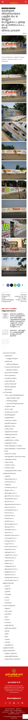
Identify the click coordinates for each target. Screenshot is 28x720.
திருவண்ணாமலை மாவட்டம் (13, 504)
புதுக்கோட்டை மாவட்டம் (11, 555)
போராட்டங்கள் (9, 409)
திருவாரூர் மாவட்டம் (10, 549)
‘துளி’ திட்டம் (19, 709)
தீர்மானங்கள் (8, 389)
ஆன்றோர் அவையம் (10, 423)
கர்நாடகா (7, 586)
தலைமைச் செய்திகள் (9, 353)
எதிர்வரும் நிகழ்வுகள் (12, 364)
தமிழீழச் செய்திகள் (8, 648)
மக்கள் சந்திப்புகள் (10, 381)
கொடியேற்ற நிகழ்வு (12, 401)
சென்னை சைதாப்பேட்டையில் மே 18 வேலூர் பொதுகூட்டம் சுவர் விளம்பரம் (20, 298)
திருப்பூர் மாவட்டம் (10, 527)
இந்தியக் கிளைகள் (8, 583)
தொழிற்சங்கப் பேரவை (11, 432)
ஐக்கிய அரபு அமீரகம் (10, 628)
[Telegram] (18, 285)
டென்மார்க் (8, 622)
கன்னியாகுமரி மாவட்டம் (11, 580)
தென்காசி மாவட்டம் (10, 575)
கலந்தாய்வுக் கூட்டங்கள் (11, 412)
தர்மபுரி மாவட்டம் (9, 501)
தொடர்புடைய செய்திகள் (9, 308)
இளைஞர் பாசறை (10, 426)
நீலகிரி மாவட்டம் (9, 521)
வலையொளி (5, 712)
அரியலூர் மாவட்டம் (10, 541)
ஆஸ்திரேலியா (9, 645)
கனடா (6, 617)
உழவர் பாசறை (9, 462)
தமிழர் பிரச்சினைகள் (9, 651)
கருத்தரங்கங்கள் (9, 418)
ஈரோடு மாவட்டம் (9, 518)
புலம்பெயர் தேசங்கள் (9, 606)
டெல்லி (7, 600)
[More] (22, 285)
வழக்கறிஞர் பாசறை (10, 459)
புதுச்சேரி (7, 476)
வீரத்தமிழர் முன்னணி (11, 434)
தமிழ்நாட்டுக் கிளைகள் (9, 473)
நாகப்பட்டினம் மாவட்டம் (11, 546)
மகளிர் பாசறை (9, 429)
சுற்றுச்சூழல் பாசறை (10, 443)
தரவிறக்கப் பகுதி (8, 710)
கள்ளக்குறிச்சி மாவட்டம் (11, 510)
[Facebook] (8, 285)
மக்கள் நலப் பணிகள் (11, 420)
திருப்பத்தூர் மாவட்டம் (11, 493)
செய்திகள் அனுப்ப (18, 710)
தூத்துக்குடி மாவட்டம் (10, 572)
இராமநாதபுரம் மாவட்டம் (11, 569)
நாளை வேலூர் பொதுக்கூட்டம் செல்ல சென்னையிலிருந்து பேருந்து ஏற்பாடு (8, 298)
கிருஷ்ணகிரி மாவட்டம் (11, 499)
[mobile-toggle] (2, 2)
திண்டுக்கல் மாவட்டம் (10, 530)
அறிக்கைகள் (8, 356)
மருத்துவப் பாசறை (10, 437)
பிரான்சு (7, 620)
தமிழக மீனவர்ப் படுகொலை (12, 659)
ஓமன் (6, 636)
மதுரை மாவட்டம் (9, 561)
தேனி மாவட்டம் (9, 563)
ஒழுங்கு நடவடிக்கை (12, 370)
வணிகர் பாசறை (9, 468)
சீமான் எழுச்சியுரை (10, 375)
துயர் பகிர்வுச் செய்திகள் (11, 373)
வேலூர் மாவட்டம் (9, 490)
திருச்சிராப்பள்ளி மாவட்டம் (12, 535)
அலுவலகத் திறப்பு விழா (13, 398)
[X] (11, 285)
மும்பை (7, 597)
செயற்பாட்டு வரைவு (20, 712)
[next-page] (5, 347)
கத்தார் (7, 634)
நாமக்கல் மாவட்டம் (10, 516)
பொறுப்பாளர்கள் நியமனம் (12, 367)
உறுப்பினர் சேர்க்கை (10, 709)
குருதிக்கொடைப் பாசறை (12, 440)
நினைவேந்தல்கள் (10, 415)
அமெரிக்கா (8, 614)
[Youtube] (22, 703)
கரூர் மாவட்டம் (9, 532)
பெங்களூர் (8, 594)
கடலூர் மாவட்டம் (9, 544)
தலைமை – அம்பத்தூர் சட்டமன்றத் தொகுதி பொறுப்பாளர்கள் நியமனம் (17, 333)
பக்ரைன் (7, 639)
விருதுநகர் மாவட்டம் (10, 566)
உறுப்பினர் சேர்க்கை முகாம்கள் (15, 403)
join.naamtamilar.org (14, 692)
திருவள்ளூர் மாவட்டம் (11, 479)
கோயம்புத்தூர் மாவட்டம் (11, 524)
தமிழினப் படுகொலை (11, 653)
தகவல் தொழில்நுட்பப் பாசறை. (13, 446)
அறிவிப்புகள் (8, 361)
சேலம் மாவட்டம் (9, 513)
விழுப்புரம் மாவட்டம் (10, 507)
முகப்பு (3, 6)
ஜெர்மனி (7, 608)
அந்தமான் (8, 589)
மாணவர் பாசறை (10, 465)
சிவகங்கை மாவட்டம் (10, 558)
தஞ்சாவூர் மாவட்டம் (10, 552)
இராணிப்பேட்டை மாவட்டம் (12, 496)
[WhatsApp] (15, 285)
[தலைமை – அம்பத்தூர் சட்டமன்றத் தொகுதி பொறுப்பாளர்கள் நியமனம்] (5, 332)
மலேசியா (7, 642)
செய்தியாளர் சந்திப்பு (11, 378)
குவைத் (7, 631)
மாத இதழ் (12, 712)
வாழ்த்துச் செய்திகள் (12, 358)
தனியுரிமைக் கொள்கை (14, 714)
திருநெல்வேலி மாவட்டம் (12, 577)
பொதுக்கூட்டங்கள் (10, 406)
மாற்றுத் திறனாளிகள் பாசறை (13, 471)
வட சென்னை (12, 8)
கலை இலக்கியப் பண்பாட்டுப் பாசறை (15, 456)
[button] (26, 2)
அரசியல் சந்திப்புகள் (10, 384)
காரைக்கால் (8, 603)
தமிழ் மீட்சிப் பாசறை (10, 454)
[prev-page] (3, 347)
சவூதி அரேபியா (9, 625)
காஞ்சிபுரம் (8, 485)
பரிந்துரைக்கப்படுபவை (9, 311)
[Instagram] (9, 703)
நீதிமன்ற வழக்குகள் (10, 387)
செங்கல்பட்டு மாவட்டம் (11, 487)
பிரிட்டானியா (8, 611)
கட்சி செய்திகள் (5, 8)
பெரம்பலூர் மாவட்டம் (10, 538)
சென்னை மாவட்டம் (10, 482)
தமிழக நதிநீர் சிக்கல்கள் (11, 656)
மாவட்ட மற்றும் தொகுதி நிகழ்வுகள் (14, 395)
